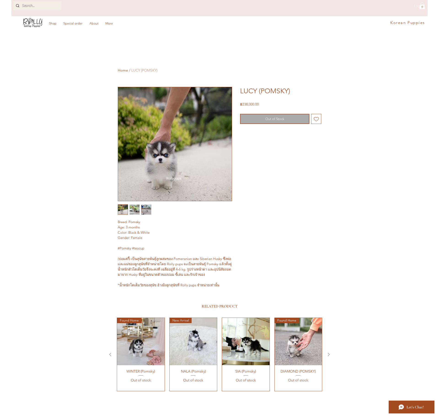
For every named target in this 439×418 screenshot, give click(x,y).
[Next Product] (329, 354)
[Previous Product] (110, 354)
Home (123, 70)
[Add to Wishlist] (316, 119)
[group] (219, 354)
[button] (422, 5)
